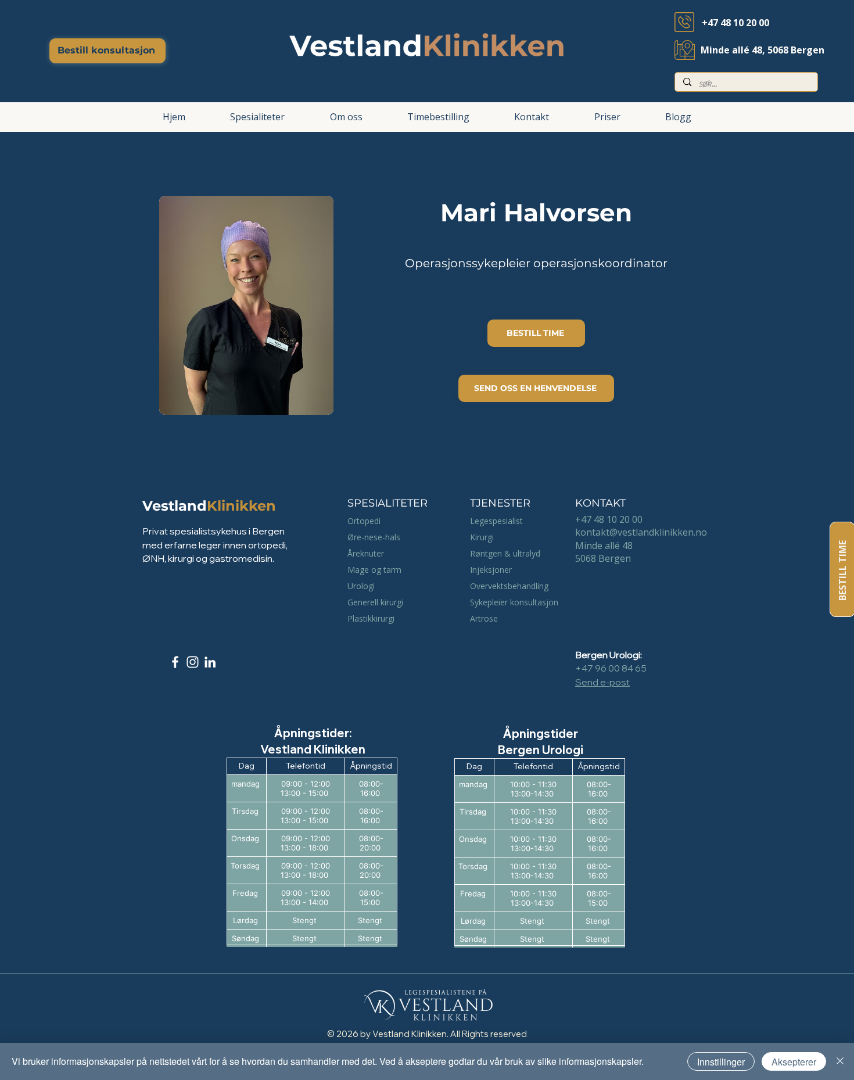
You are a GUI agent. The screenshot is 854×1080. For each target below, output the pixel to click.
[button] (257, 117)
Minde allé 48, (734, 50)
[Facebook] (175, 662)
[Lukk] (840, 1061)
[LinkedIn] (210, 662)
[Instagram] (192, 662)
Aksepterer (794, 1061)
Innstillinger (721, 1061)
